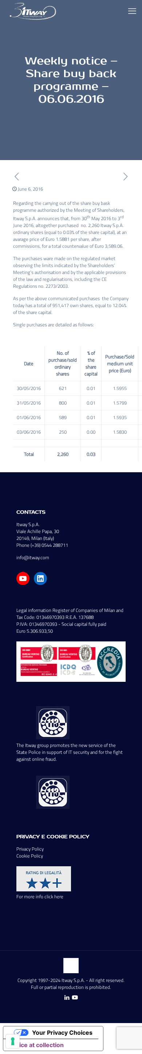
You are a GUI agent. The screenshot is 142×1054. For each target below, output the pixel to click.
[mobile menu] (132, 11)
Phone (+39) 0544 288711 (42, 545)
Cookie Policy (29, 855)
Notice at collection (36, 1045)
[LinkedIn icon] (67, 997)
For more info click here (39, 896)
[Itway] (33, 11)
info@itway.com (32, 557)
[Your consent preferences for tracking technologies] (13, 1041)
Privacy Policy (30, 848)
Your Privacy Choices (62, 1032)
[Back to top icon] (71, 965)
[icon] (75, 997)
